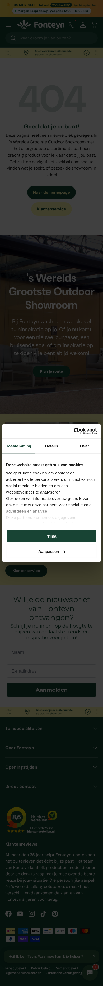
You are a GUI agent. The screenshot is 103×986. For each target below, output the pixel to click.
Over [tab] (84, 445)
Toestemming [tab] (18, 445)
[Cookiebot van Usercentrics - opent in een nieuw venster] (74, 431)
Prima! (51, 536)
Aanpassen (48, 551)
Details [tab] (51, 445)
